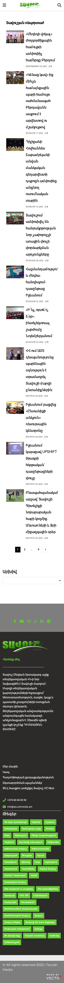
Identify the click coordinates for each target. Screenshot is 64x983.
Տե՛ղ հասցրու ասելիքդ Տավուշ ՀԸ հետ (28, 788)
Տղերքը (38, 929)
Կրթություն (51, 862)
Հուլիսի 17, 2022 (35, 133)
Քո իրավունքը (12, 936)
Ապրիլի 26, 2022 (35, 484)
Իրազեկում (10, 862)
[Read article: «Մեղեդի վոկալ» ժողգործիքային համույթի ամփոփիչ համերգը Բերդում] (15, 37)
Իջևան (40, 855)
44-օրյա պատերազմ (15, 822)
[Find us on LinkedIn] (41, 621)
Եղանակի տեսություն (31, 842)
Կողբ (37, 862)
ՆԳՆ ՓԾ (24, 895)
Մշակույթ (9, 895)
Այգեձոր (36, 822)
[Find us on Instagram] (29, 621)
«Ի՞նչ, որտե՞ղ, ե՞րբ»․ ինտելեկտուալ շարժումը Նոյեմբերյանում (39, 323)
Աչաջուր (50, 822)
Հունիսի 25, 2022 (35, 301)
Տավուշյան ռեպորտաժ (17, 929)
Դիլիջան (9, 842)
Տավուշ (38, 916)
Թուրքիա (27, 855)
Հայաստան (10, 869)
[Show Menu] (4, 5)
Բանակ (50, 829)
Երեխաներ (53, 842)
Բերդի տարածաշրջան (43, 835)
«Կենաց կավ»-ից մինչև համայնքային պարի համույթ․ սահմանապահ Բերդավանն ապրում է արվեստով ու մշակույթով (39, 101)
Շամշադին (10, 902)
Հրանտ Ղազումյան (15, 875)
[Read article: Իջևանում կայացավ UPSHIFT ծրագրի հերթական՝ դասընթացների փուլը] (15, 448)
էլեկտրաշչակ (11, 942)
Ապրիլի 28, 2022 (35, 396)
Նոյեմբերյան (40, 895)
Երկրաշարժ (10, 855)
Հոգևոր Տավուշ (47, 869)
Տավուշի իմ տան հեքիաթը (40, 922)
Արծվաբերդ (10, 829)
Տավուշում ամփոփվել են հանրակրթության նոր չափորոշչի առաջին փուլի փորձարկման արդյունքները (41, 235)
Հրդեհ (34, 875)
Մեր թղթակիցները (48, 889)
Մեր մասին (10, 766)
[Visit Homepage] (32, 5)
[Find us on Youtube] (22, 621)
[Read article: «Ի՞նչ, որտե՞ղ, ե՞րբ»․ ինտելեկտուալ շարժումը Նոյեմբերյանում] (15, 312)
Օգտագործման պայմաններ (22, 782)
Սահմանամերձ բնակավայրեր (21, 909)
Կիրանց (25, 862)
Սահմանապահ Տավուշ (17, 916)
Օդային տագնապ (35, 936)
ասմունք (54, 936)
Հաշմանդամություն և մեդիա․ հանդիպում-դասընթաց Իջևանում (42, 282)
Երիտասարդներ (40, 849)
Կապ (6, 772)
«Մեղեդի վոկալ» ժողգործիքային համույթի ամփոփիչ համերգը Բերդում (40, 47)
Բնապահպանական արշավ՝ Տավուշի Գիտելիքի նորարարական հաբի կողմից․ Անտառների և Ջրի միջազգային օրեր (42, 512)
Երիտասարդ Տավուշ (15, 849)
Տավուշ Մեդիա (12, 922)
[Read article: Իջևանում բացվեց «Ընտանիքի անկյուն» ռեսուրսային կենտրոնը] (15, 407)
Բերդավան (21, 835)
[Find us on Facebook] (15, 621)
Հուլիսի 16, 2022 (35, 207)
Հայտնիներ (28, 869)
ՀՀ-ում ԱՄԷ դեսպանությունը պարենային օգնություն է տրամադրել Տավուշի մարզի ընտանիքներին (40, 370)
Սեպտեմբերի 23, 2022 (37, 66)
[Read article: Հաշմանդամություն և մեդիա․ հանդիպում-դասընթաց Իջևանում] (15, 272)
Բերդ (7, 835)
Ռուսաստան (28, 902)
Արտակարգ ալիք (31, 829)
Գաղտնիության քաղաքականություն (28, 777)
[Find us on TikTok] (35, 621)
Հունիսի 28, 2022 (35, 260)
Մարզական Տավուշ (15, 882)
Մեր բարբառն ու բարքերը (18, 889)
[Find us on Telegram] (48, 621)
